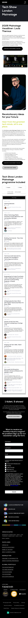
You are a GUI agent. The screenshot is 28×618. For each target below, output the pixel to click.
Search (8, 187)
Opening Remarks (9, 203)
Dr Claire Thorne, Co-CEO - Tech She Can (14, 356)
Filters (20, 187)
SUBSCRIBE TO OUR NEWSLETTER (10, 558)
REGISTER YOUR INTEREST (8, 547)
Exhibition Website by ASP (15, 612)
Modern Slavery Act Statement (18, 608)
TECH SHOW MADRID (7, 572)
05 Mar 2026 (18, 192)
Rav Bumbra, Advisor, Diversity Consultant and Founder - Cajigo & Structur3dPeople (14, 390)
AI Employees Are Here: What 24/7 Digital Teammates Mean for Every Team (14, 302)
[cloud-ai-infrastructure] (5, 505)
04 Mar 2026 (10, 192)
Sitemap (23, 602)
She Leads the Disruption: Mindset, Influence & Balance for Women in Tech (13, 371)
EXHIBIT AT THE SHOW (7, 549)
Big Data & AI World (13, 517)
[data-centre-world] (5, 520)
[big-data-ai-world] (5, 517)
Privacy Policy (16, 602)
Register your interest (14, 416)
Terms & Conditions (8, 605)
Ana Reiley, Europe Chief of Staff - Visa (14, 387)
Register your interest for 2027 (12, 48)
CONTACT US (5, 545)
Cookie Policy (6, 608)
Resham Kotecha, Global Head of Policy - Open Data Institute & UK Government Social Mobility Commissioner (15, 359)
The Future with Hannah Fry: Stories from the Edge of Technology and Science (12, 257)
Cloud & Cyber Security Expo (16, 513)
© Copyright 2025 (7, 602)
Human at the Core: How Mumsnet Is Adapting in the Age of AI (13, 323)
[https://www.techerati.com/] (7, 587)
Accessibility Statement (19, 605)
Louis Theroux (9, 230)
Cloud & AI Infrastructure (15, 505)
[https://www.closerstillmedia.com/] (22, 594)
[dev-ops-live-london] (5, 509)
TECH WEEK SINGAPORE (7, 569)
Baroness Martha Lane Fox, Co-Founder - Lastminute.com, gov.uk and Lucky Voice (14, 249)
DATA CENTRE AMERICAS (8, 576)
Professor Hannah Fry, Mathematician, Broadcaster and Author (14, 228)
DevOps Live (11, 509)
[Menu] (25, 2)
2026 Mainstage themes (10, 167)
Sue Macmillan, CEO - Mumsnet (12, 334)
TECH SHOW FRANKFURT (8, 567)
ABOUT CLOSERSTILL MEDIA (8, 552)
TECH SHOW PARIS (6, 574)
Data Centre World (13, 520)
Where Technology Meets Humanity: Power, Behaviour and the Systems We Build (13, 216)
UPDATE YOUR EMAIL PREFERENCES (10, 560)
